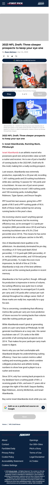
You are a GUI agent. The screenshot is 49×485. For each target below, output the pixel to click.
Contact (5, 444)
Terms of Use (36, 453)
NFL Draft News (14, 424)
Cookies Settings (9, 465)
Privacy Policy (8, 453)
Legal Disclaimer (37, 457)
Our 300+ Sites (36, 444)
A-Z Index (34, 461)
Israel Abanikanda (10, 152)
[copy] (16, 56)
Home (4, 424)
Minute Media (13, 471)
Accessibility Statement (12, 461)
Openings (34, 440)
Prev (9, 94)
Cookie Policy (8, 457)
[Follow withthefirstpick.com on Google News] (43, 407)
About (4, 440)
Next (40, 94)
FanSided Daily (8, 448)
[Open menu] (3, 3)
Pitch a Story (35, 448)
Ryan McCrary (10, 52)
